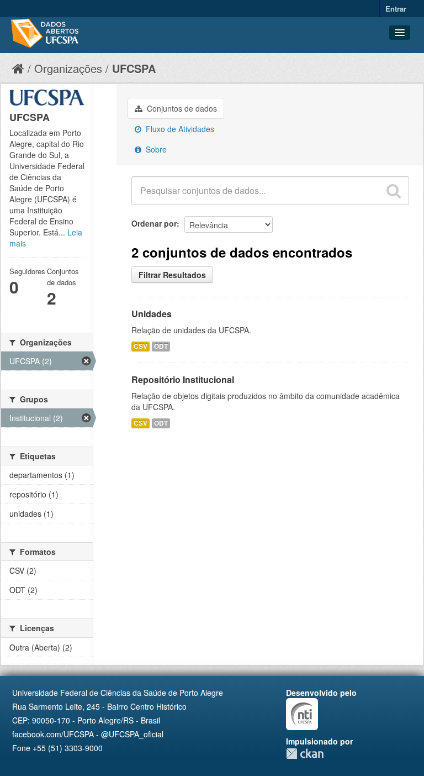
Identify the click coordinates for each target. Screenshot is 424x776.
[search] (393, 190)
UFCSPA (134, 68)
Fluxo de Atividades (179, 128)
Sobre (155, 149)
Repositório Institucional (182, 379)
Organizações (68, 68)
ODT (161, 346)
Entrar (395, 8)
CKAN (305, 753)
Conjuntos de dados (181, 108)
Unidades (151, 313)
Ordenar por (154, 223)
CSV (140, 346)
